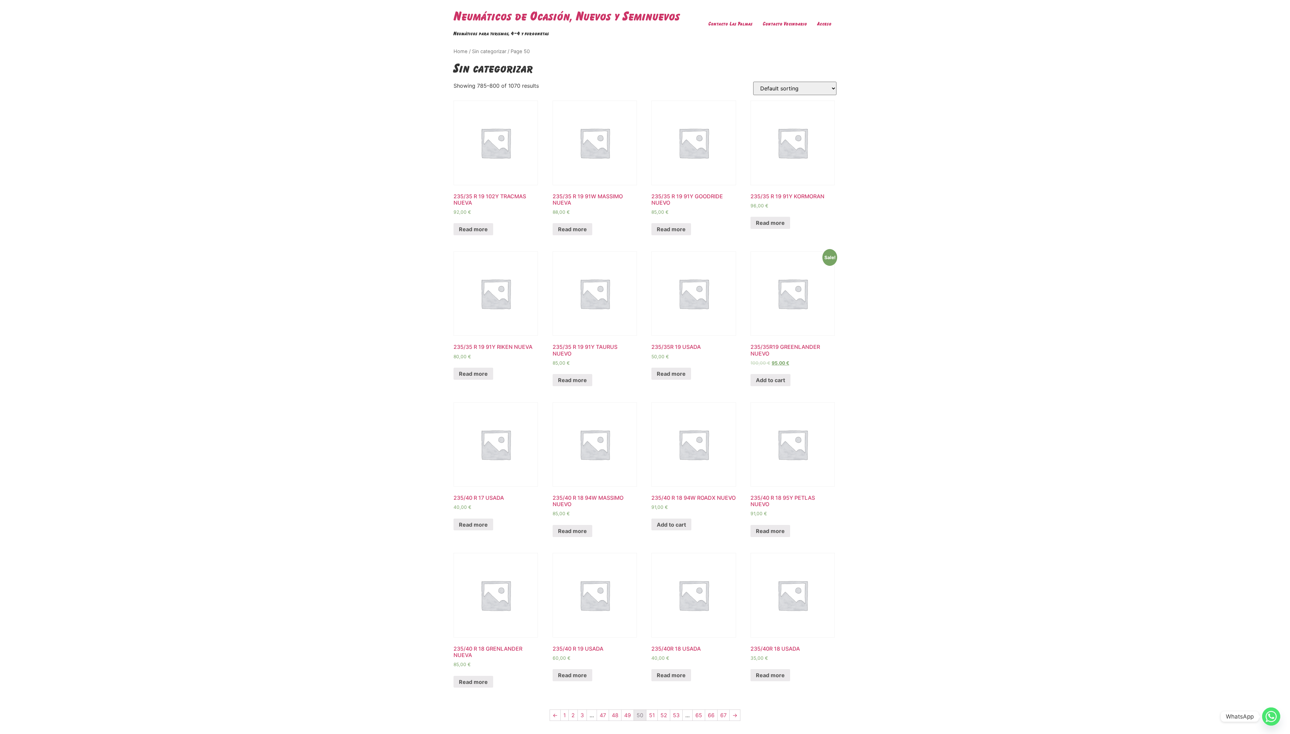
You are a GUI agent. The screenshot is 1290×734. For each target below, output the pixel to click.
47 (603, 715)
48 (615, 715)
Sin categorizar (489, 51)
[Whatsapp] (1271, 716)
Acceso (824, 24)
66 (711, 715)
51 (652, 715)
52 (663, 715)
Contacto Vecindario (785, 24)
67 (723, 715)
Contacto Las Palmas (730, 24)
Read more (473, 229)
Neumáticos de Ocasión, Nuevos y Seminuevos (567, 16)
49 (627, 715)
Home (461, 51)
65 (698, 715)
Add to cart (770, 380)
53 (676, 715)
